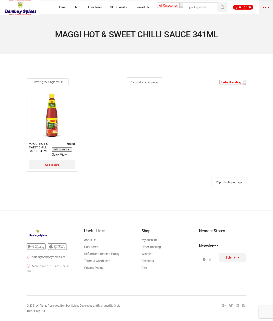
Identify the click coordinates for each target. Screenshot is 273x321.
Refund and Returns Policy (102, 254)
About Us (90, 240)
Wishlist (146, 254)
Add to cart (52, 164)
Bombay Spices (69, 305)
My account (149, 240)
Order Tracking (151, 247)
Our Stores (91, 247)
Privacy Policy (93, 268)
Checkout (147, 261)
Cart (144, 268)
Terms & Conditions (97, 261)
